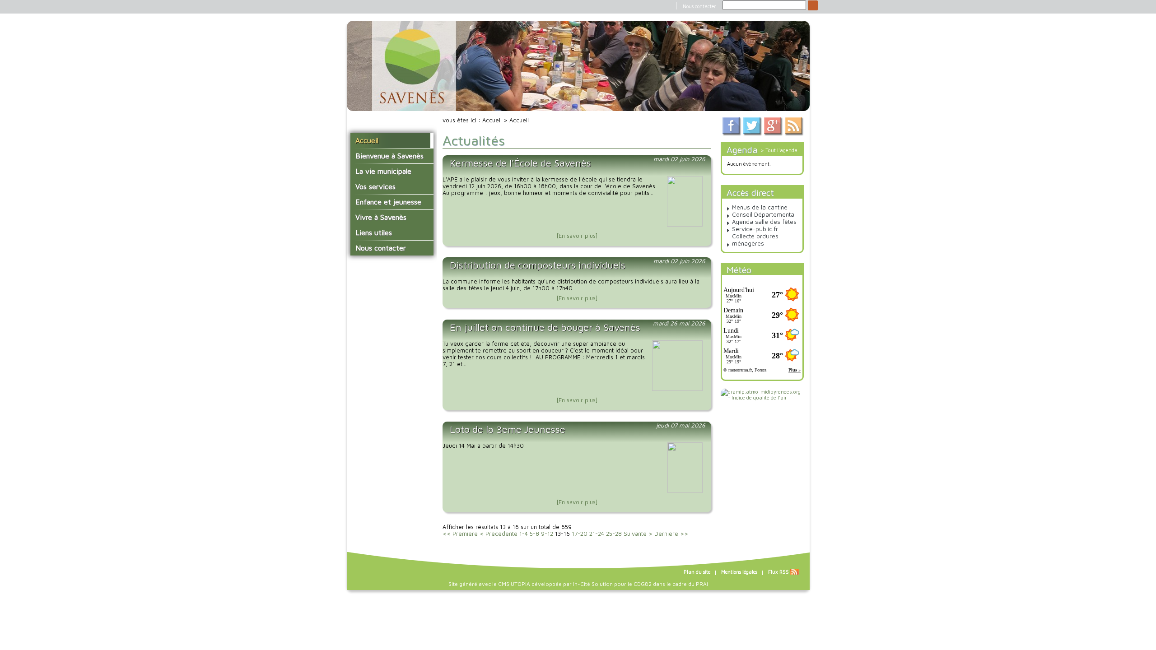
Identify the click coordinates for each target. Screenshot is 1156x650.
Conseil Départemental (764, 214)
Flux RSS (778, 572)
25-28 (614, 533)
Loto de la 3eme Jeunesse (507, 429)
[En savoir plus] (577, 235)
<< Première (460, 533)
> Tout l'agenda (779, 150)
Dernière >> (671, 533)
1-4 (523, 533)
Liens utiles (373, 232)
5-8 (534, 533)
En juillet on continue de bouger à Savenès (545, 327)
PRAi (702, 583)
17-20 (579, 533)
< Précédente (498, 533)
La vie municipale (383, 171)
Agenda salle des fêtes (764, 221)
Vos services (375, 186)
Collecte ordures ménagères (755, 239)
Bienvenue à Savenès (389, 156)
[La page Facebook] (731, 133)
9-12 (547, 533)
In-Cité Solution (593, 583)
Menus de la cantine (760, 207)
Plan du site (697, 572)
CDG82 (643, 583)
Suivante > (638, 533)
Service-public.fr (755, 228)
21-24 (596, 533)
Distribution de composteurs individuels (537, 265)
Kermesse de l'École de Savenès (520, 163)
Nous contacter (699, 6)
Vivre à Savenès (380, 217)
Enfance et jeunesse (388, 202)
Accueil (366, 140)
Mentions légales (739, 572)
